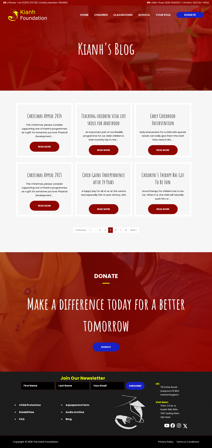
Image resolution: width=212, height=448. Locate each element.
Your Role (163, 15)
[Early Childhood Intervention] (163, 106)
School (144, 15)
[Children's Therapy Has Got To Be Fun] (163, 165)
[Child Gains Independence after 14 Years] (104, 165)
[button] (190, 15)
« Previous (80, 230)
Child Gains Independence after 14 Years (103, 178)
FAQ (21, 419)
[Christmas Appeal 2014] (44, 106)
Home (84, 15)
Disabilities (26, 412)
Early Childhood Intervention (162, 119)
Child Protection (30, 405)
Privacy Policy (165, 441)
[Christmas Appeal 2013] (44, 165)
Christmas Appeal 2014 (44, 115)
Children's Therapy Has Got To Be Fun (163, 178)
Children (101, 15)
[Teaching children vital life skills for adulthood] (104, 106)
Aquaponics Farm (77, 405)
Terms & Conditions (187, 441)
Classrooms (123, 15)
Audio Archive (75, 412)
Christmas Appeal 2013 (44, 174)
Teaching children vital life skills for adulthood (103, 119)
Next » (133, 230)
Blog (69, 419)
